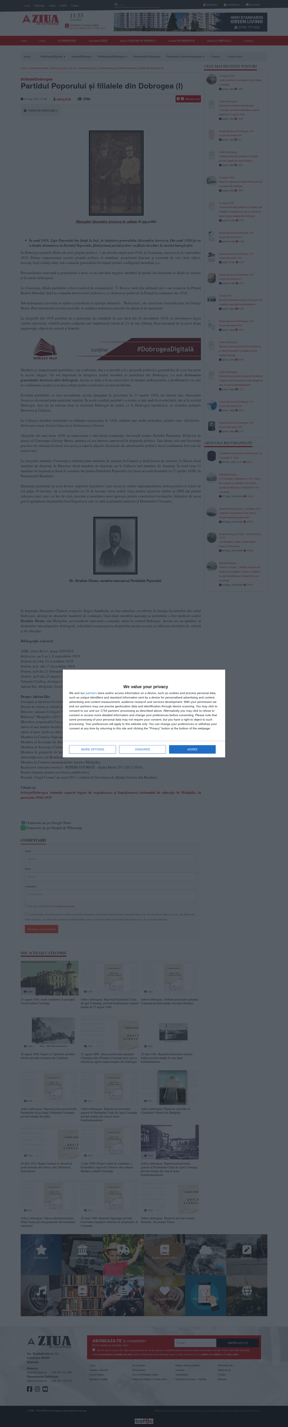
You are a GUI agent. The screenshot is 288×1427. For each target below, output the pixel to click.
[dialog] (144, 713)
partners (91, 693)
